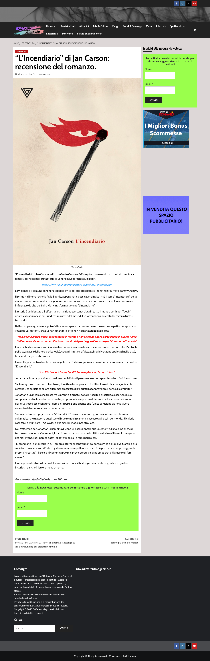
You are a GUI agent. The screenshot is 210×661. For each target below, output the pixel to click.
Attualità (84, 26)
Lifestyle (161, 26)
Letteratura (52, 33)
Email (21, 507)
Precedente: (45, 542)
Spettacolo (176, 26)
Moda (149, 26)
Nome (20, 492)
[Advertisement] (170, 172)
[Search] (195, 30)
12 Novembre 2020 (43, 74)
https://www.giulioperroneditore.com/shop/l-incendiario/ (77, 284)
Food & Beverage (132, 26)
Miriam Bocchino (25, 74)
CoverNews (115, 656)
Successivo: (124, 540)
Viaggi (115, 26)
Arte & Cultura (100, 26)
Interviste (67, 33)
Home (49, 26)
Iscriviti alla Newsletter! (89, 33)
